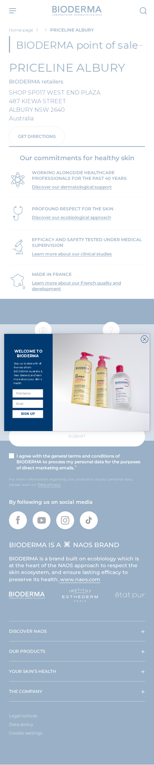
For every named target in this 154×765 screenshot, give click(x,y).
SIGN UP (28, 414)
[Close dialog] (144, 339)
